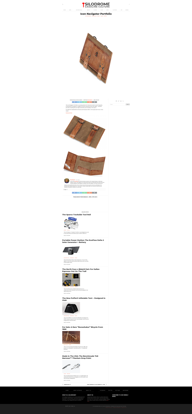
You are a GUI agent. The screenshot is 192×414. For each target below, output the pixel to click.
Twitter (110, 390)
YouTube (117, 390)
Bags (98, 16)
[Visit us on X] (118, 101)
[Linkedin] (65, 189)
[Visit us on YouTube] (67, 406)
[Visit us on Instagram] (121, 101)
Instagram (125, 390)
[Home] (96, 5)
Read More (66, 235)
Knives (68, 373)
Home (67, 390)
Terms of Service (117, 407)
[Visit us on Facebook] (116, 101)
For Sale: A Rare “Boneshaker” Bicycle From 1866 (82, 328)
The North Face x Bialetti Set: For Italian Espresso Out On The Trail (80, 270)
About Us (88, 390)
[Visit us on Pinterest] (71, 406)
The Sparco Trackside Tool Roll (76, 215)
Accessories (88, 16)
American (94, 16)
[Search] (129, 4)
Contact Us (123, 407)
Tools (68, 230)
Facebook (102, 390)
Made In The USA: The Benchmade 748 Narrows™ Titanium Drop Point (80, 357)
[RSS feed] (62, 4)
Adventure (66, 257)
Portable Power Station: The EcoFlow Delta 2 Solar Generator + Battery (83, 241)
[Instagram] (64, 189)
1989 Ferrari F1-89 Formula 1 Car (96, 384)
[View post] (71, 223)
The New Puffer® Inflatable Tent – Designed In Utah (83, 299)
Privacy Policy (109, 407)
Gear (102, 16)
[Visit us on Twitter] (69, 406)
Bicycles (66, 344)
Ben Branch (76, 181)
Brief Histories (78, 390)
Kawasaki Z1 (67, 384)
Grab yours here (69, 112)
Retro (105, 16)
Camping (72, 257)
